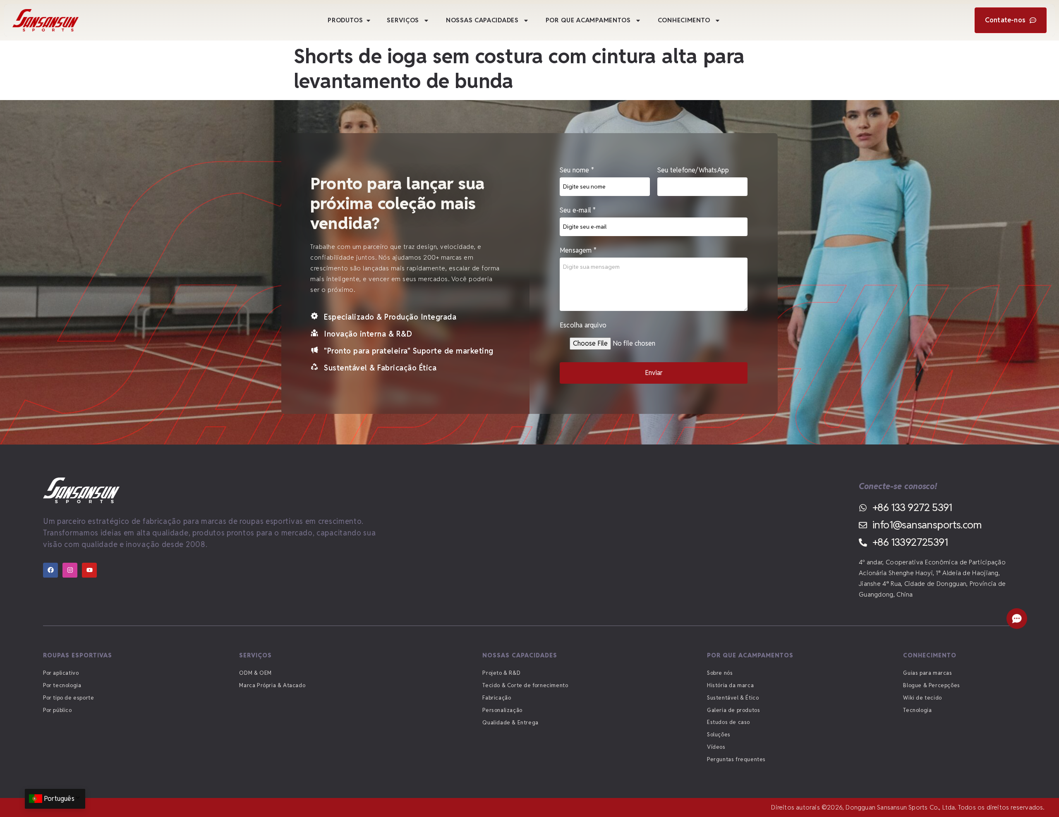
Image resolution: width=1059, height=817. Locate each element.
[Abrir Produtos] (368, 20)
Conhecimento (684, 20)
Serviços (403, 20)
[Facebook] (50, 570)
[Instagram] (69, 570)
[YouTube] (89, 570)
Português (59, 798)
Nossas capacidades (482, 20)
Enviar (654, 372)
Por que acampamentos (588, 20)
